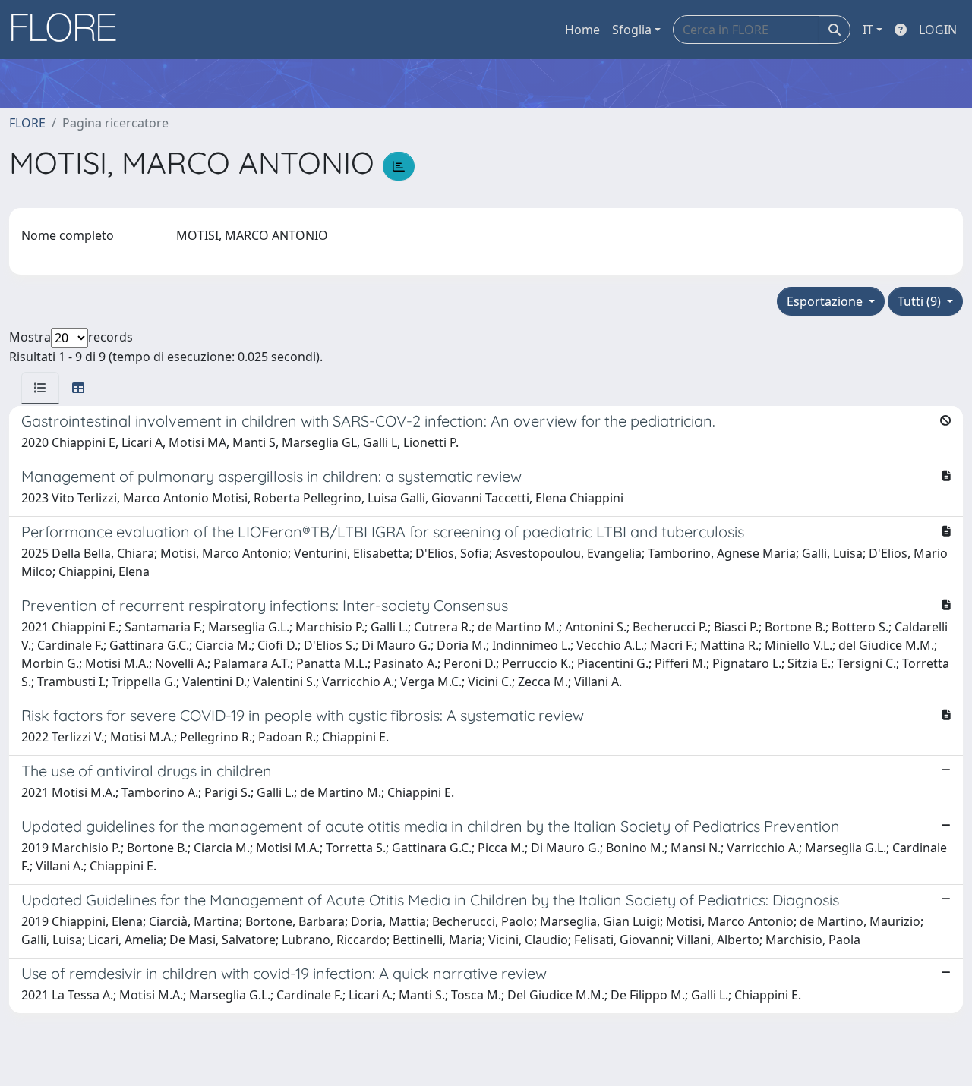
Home (582, 29)
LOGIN (938, 29)
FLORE (27, 123)
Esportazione (826, 301)
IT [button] (868, 29)
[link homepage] (69, 29)
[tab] (40, 388)
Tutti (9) (921, 301)
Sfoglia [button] (632, 29)
